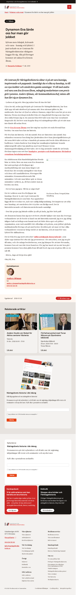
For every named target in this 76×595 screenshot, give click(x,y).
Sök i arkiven (26, 575)
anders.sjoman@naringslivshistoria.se (21, 283)
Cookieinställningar (41, 588)
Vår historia (52, 577)
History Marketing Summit (57, 551)
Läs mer (10, 350)
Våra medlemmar (54, 537)
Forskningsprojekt (28, 551)
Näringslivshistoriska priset (57, 571)
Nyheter (24, 562)
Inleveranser (52, 540)
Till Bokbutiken (47, 510)
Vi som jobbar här (54, 559)
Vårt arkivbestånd (28, 578)
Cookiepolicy (54, 588)
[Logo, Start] (14, 7)
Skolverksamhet (27, 554)
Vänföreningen (53, 568)
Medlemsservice (53, 534)
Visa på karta (9, 537)
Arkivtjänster (26, 537)
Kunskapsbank (53, 548)
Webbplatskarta (53, 579)
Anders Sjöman (14, 278)
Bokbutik (25, 564)
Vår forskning (26, 548)
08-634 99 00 (10, 542)
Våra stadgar (52, 574)
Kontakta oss (26, 567)
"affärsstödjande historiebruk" (48, 236)
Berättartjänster (27, 540)
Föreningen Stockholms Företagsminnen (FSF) (56, 565)
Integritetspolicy (65, 588)
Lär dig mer (12, 510)
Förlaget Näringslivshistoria (57, 562)
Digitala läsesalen (28, 581)
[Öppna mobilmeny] (69, 7)
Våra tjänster (26, 534)
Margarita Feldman (15, 66)
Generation (22, 588)
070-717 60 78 (12, 286)
